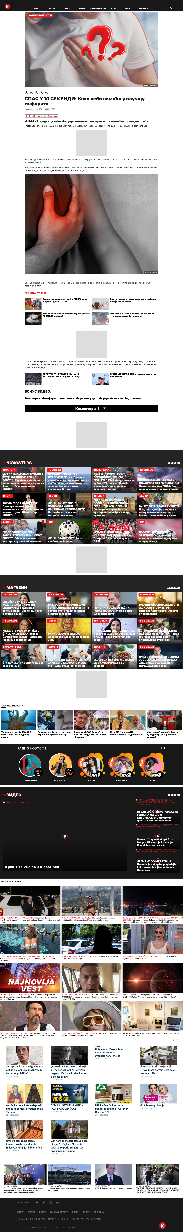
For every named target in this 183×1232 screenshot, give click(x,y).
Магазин (16, 587)
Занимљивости (97, 8)
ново (36, 8)
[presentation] (161, 748)
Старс (67, 8)
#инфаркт (32, 398)
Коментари (87, 409)
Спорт (128, 8)
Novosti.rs (19, 463)
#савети (116, 398)
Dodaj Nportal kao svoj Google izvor (43, 116)
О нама (21, 1219)
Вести (52, 8)
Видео (13, 795)
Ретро (82, 8)
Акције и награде (70, 1219)
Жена (113, 8)
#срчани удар (86, 398)
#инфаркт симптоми (58, 398)
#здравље (133, 398)
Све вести (173, 463)
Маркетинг (53, 1219)
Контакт (30, 1219)
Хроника (143, 8)
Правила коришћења (91, 1219)
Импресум (41, 1219)
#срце (104, 398)
